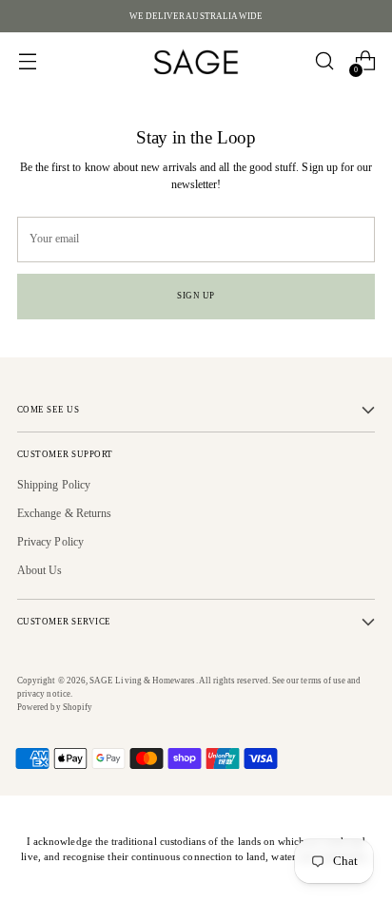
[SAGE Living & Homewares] (196, 61)
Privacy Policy (50, 541)
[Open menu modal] (27, 61)
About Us (40, 570)
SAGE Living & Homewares (142, 680)
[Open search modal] (323, 61)
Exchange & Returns (64, 513)
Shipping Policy (53, 484)
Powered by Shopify (54, 707)
